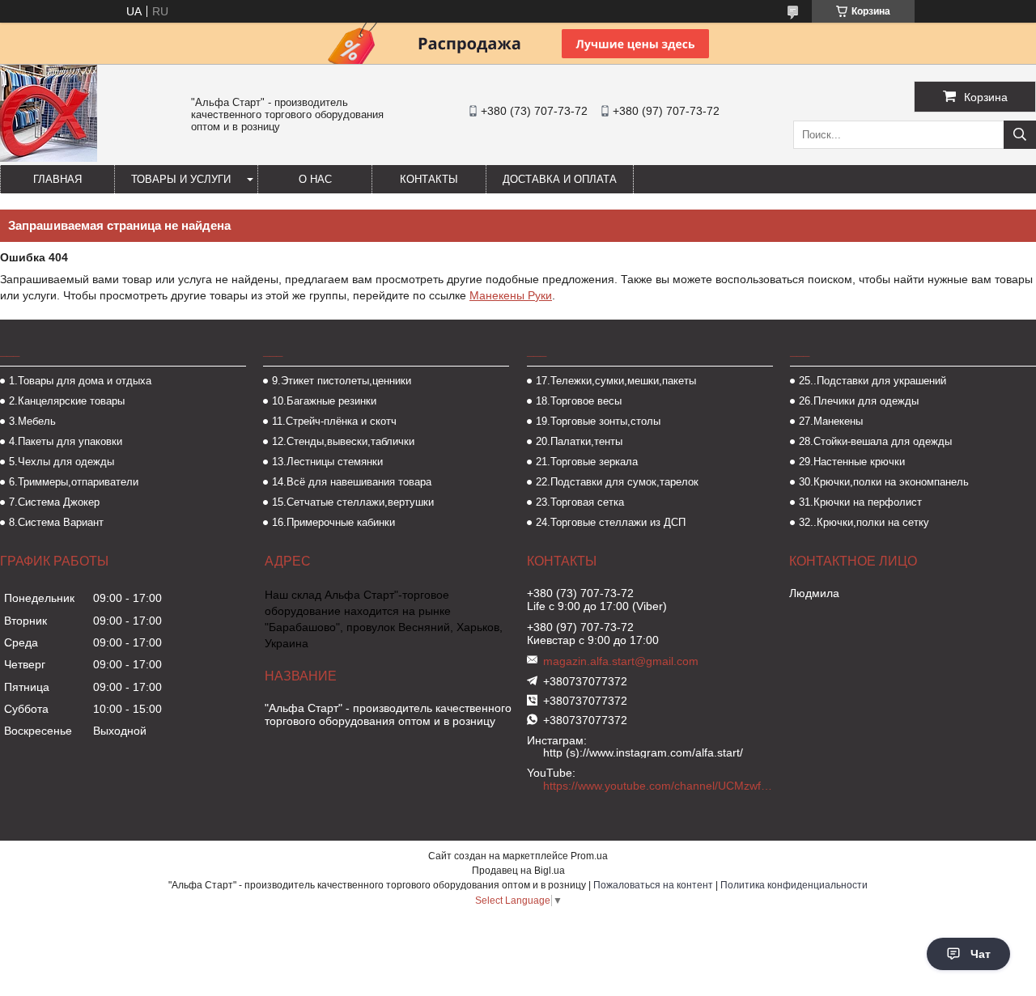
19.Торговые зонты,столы (598, 421)
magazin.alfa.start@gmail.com (620, 661)
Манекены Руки (510, 295)
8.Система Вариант (56, 522)
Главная (57, 179)
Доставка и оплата (560, 179)
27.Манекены (831, 421)
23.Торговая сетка (580, 502)
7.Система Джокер (54, 502)
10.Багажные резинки (324, 401)
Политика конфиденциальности (794, 885)
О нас (315, 179)
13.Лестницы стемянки (327, 462)
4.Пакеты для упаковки (65, 441)
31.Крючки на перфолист (860, 502)
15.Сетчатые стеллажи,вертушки (353, 502)
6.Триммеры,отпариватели (73, 482)
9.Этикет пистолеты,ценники (341, 381)
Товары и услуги (181, 179)
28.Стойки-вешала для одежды (875, 441)
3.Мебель (32, 421)
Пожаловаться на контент (653, 885)
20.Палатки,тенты (579, 441)
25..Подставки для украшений (872, 381)
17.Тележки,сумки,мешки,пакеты (616, 381)
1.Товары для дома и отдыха (80, 381)
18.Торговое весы (579, 401)
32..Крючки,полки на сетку (864, 522)
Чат (980, 953)
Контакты (429, 179)
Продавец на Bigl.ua (518, 870)
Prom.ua (589, 856)
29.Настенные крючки (852, 462)
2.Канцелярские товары (67, 401)
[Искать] (1020, 135)
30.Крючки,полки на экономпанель (884, 482)
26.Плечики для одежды (859, 401)
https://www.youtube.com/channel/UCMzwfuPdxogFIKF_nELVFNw (659, 785)
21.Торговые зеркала (587, 462)
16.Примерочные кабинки (333, 522)
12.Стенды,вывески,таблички (343, 441)
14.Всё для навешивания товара (351, 482)
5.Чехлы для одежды (61, 462)
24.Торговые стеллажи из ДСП (611, 522)
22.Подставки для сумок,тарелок (617, 482)
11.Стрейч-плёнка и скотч (334, 421)
